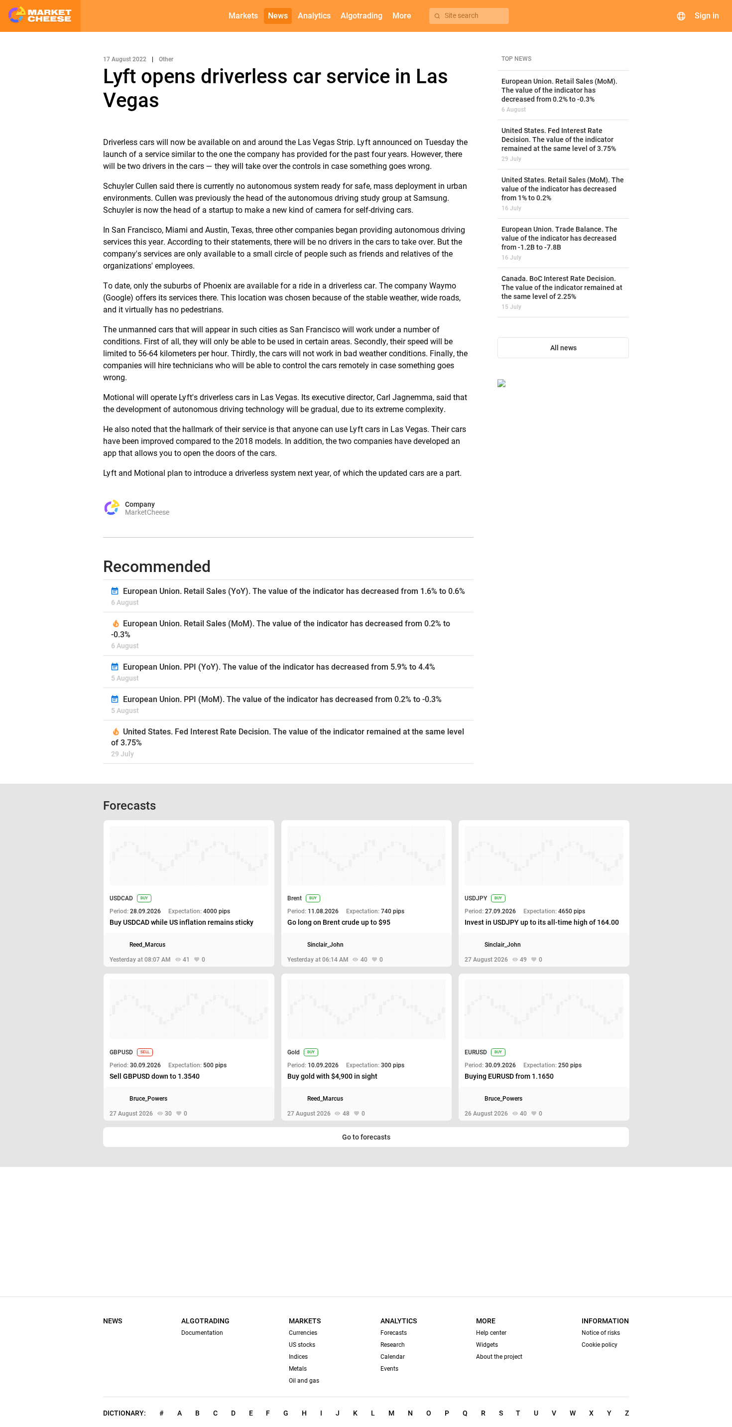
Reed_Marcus (147, 944)
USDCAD (121, 898)
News (112, 1321)
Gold (293, 1052)
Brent (294, 898)
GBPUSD (121, 1052)
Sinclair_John (325, 944)
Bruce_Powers (148, 1098)
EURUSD (476, 1052)
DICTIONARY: (124, 1413)
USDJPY (476, 898)
